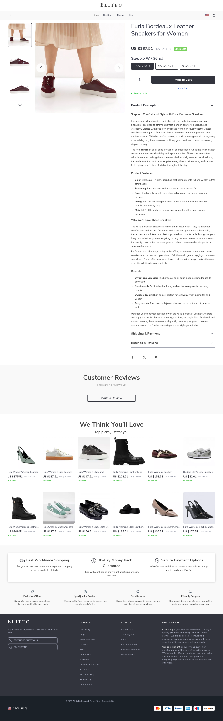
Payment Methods (130, 649)
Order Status (128, 654)
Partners (84, 670)
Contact (121, 15)
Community (86, 685)
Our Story (108, 15)
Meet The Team (88, 639)
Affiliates (84, 659)
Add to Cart (183, 79)
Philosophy (85, 680)
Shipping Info (128, 634)
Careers (84, 644)
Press (83, 649)
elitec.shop (168, 629)
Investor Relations (89, 664)
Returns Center (129, 644)
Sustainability (87, 675)
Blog (131, 15)
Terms (92, 701)
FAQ (123, 639)
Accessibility (108, 701)
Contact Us (127, 629)
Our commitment (171, 647)
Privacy (98, 701)
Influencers (86, 654)
